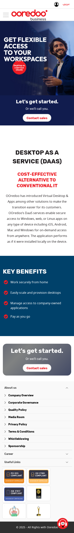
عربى (66, 5)
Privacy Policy (17, 424)
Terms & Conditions (21, 431)
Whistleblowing (18, 439)
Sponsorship (16, 446)
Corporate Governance (23, 402)
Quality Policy (17, 410)
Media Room (16, 417)
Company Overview (21, 395)
